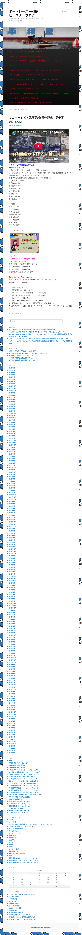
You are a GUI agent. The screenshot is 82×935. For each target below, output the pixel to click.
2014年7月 (12, 696)
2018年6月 (12, 590)
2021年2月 (12, 517)
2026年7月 (12, 370)
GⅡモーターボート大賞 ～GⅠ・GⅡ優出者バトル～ (25, 781)
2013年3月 (12, 732)
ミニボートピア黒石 (15, 908)
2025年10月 (12, 391)
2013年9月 (12, 719)
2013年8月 (12, 721)
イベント (12, 815)
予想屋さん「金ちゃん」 (16, 356)
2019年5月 (12, 565)
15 (13, 880)
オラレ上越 (12, 901)
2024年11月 (12, 415)
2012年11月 (12, 741)
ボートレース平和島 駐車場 (19, 84)
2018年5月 (12, 592)
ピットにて (12, 822)
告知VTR (18, 313)
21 (65, 880)
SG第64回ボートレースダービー (19, 810)
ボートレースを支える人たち (51, 79)
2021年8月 (12, 504)
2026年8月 (12, 368)
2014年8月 (12, 694)
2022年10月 (12, 472)
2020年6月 (12, 535)
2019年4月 (12, 567)
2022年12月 (12, 468)
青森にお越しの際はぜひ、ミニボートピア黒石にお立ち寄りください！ (32, 103)
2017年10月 (12, 608)
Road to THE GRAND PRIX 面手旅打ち (29, 52)
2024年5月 (12, 429)
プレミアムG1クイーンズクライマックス (21, 826)
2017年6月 (12, 617)
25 (39, 882)
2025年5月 (12, 402)
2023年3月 (12, 461)
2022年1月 (12, 492)
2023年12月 (12, 440)
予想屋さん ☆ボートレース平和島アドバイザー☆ (25, 89)
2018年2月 (12, 599)
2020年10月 (12, 526)
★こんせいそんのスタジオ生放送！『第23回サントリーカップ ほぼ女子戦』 (33, 330)
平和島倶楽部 (14, 897)
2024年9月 (12, 420)
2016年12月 (12, 631)
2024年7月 (12, 425)
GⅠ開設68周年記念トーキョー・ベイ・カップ (23, 786)
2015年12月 (12, 658)
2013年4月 (12, 730)
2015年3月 (12, 678)
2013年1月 (12, 737)
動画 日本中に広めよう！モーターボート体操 (24, 93)
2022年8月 (12, 477)
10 (30, 878)
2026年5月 (12, 375)
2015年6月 (12, 671)
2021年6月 (12, 508)
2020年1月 (12, 547)
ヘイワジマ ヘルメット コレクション (35, 75)
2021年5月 (12, 511)
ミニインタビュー (14, 831)
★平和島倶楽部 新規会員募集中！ (19, 358)
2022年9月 (12, 474)
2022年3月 (12, 488)
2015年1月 (12, 683)
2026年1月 (12, 384)
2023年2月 (12, 463)
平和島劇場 (13, 899)
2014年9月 (12, 692)
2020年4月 (12, 540)
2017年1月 (12, 628)
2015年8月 (12, 667)
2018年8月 (12, 585)
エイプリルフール (14, 817)
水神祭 (11, 847)
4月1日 (11, 761)
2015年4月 (12, 676)
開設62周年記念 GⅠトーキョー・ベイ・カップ (24, 862)
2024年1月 (12, 438)
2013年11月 (12, 714)
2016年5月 (12, 646)
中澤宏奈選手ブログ (15, 910)
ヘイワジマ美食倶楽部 (16, 829)
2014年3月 (12, 705)
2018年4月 (12, 594)
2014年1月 (12, 710)
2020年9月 (12, 529)
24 (30, 882)
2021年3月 (12, 515)
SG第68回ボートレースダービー (19, 813)
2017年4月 (12, 621)
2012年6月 (12, 753)
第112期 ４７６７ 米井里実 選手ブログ (22, 919)
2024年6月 (12, 427)
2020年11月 (12, 524)
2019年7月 (12, 560)
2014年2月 (12, 707)
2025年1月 (12, 411)
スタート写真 (39, 70)
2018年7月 (12, 588)
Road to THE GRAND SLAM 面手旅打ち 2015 (25, 56)
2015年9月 (12, 664)
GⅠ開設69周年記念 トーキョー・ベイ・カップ (23, 788)
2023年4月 (12, 458)
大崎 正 (35, 360)
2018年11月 (12, 578)
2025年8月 (12, 395)
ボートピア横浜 (14, 903)
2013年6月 (12, 726)
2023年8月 (12, 449)
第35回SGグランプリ (15, 851)
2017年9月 (12, 610)
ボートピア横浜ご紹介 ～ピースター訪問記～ (24, 79)
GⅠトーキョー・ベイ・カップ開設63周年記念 (23, 783)
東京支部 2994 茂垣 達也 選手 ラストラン (22, 353)
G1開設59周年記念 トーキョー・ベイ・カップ (23, 770)
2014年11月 (12, 687)
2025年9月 (12, 393)
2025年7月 (12, 397)
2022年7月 (12, 479)
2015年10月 (12, 662)
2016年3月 (12, 651)
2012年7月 (12, 751)
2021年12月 (12, 495)
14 (65, 878)
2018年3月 (12, 597)
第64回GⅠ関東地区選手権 (18, 853)
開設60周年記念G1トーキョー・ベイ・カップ (23, 858)
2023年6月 (12, 454)
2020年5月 (12, 538)
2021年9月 (12, 502)
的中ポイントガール (15, 849)
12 (48, 878)
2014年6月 (12, 698)
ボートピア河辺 (14, 906)
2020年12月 (12, 522)
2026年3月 (12, 379)
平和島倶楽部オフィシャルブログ (19, 915)
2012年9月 (12, 746)
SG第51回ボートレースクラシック (20, 801)
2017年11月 (12, 606)
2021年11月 (12, 497)
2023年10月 (12, 445)
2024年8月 (12, 422)
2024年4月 (12, 431)
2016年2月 (12, 653)
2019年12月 (12, 549)
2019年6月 (12, 563)
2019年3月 (12, 569)
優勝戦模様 (12, 835)
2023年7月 (12, 452)
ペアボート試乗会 (15, 75)
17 (30, 880)
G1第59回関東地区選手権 (17, 765)
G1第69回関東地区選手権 (17, 767)
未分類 (11, 842)
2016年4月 (12, 649)
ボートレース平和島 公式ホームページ (22, 894)
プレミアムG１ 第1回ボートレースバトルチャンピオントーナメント (30, 824)
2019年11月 (12, 551)
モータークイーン (14, 833)
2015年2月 (12, 680)
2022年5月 (12, 483)
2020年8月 (12, 531)
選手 (10, 856)
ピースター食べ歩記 (53, 70)
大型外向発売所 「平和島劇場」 (51, 93)
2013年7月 (12, 723)
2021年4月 (12, 513)
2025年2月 (12, 409)
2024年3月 (12, 434)
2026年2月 (12, 381)
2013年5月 (12, 728)
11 (39, 878)
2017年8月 (12, 612)
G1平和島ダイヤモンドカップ (18, 763)
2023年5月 (12, 456)
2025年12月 (12, 386)
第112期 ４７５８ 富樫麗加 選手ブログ (22, 917)
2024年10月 (12, 418)
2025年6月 (12, 400)
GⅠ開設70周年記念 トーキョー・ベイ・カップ (23, 790)
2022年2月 (12, 490)
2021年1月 (12, 520)
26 (48, 882)
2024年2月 (12, 436)
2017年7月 (12, 615)
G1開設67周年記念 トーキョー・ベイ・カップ (23, 774)
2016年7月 (12, 642)
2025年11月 (12, 388)
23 (22, 882)
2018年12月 (12, 576)
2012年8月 (12, 748)
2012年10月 (12, 744)
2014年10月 (12, 689)
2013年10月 (12, 717)
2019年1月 (12, 574)
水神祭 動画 (14, 98)
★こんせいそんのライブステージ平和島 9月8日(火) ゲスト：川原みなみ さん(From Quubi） (39, 332)
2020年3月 (12, 542)
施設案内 (67, 93)
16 (22, 880)
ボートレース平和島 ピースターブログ (25, 13)
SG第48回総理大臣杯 (15, 799)
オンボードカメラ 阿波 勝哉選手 (21, 70)
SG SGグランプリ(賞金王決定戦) (20, 797)
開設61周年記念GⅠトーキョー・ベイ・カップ (23, 860)
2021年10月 (12, 499)
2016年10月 (12, 635)
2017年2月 (12, 626)
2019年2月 (12, 572)
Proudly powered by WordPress (41, 927)
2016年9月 (12, 637)
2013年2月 (12, 735)
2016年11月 (12, 633)
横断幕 (11, 844)
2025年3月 (12, 406)
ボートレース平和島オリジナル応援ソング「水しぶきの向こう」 (51, 84)
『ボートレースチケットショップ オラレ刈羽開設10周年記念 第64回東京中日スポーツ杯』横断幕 (39, 339)
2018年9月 (12, 583)
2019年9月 (12, 556)
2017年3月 (12, 624)
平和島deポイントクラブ (16, 912)
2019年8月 (12, 558)
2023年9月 (12, 447)
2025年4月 (12, 404)
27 (57, 882)
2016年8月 (12, 640)
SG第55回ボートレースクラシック (20, 804)
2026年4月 (12, 377)
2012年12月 (12, 739)
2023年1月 (12, 465)
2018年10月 (12, 581)
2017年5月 (12, 619)
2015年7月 (12, 669)
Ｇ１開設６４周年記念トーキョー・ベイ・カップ (24, 772)
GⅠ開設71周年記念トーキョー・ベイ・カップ (24, 792)
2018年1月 (12, 601)
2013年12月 (12, 712)
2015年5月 (12, 673)
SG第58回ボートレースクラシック (20, 806)
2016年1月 (12, 655)
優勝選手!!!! (12, 838)
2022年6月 (12, 481)
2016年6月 (12, 644)
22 (13, 882)
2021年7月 (12, 506)
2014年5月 (12, 701)
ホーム (12, 52)
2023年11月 (12, 443)
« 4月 (22, 886)
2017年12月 (12, 603)
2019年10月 (12, 554)
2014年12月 (12, 685)
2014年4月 (12, 703)
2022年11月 (12, 470)
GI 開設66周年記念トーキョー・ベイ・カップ (23, 779)
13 (57, 878)
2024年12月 (12, 413)
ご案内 (11, 819)
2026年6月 (12, 372)
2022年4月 (12, 486)
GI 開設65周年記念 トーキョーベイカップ (22, 776)
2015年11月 (12, 660)
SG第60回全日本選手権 (16, 808)
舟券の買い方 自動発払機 (29, 98)
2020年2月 (12, 544)
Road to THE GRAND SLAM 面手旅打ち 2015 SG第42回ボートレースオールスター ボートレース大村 (40, 63)
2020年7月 (12, 533)
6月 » (56, 886)
